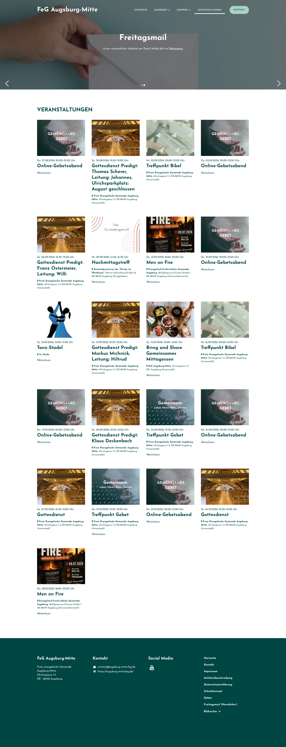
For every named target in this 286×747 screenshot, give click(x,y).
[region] (143, 370)
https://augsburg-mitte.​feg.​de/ (115, 671)
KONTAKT (239, 10)
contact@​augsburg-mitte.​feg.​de (116, 667)
